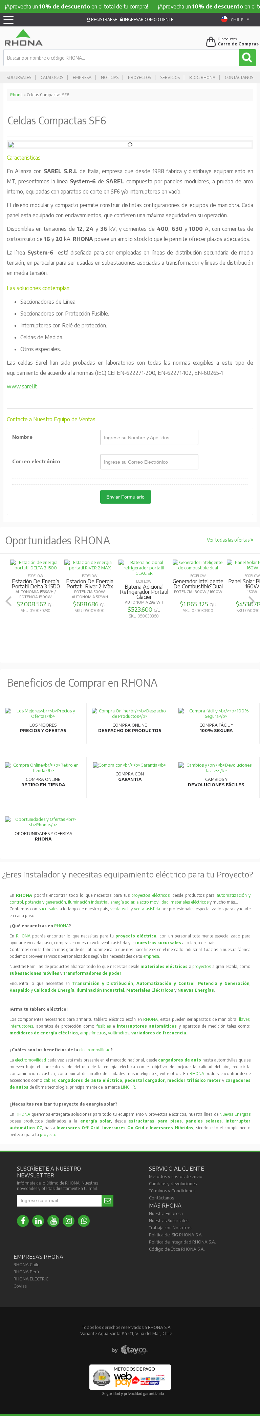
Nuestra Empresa (166, 1213)
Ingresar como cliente (148, 19)
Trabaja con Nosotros (170, 1227)
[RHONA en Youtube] (53, 1221)
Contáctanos (239, 77)
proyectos (201, 966)
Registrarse (103, 19)
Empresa (82, 77)
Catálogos (52, 77)
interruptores (21, 1026)
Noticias (109, 77)
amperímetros (93, 1032)
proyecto (48, 1134)
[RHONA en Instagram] (68, 1221)
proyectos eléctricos (150, 895)
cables (50, 1080)
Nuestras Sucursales (168, 1220)
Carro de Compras (238, 43)
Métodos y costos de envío (175, 1176)
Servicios (170, 77)
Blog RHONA (202, 77)
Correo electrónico (36, 461)
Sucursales (19, 77)
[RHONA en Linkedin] (38, 1221)
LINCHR (128, 1087)
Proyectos (139, 77)
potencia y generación (45, 902)
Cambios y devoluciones (173, 1183)
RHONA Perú (26, 1271)
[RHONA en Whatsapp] (84, 1221)
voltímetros (118, 1032)
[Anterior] (8, 601)
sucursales (49, 908)
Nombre (22, 437)
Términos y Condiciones (172, 1190)
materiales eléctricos (190, 902)
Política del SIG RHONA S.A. (176, 1234)
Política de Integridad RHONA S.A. (182, 1242)
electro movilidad (152, 902)
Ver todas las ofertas (229, 540)
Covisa (20, 1286)
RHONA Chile (26, 1264)
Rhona (16, 94)
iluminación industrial (88, 902)
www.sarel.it (22, 386)
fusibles (104, 1026)
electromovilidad (94, 1049)
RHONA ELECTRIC (31, 1278)
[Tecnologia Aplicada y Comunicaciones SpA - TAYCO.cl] (130, 1350)
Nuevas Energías (235, 1114)
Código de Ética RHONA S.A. (177, 1249)
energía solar (122, 902)
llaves (244, 1019)
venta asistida (147, 908)
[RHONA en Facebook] (23, 1221)
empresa (151, 956)
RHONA (61, 925)
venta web (120, 908)
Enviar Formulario (125, 497)
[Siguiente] (251, 601)
